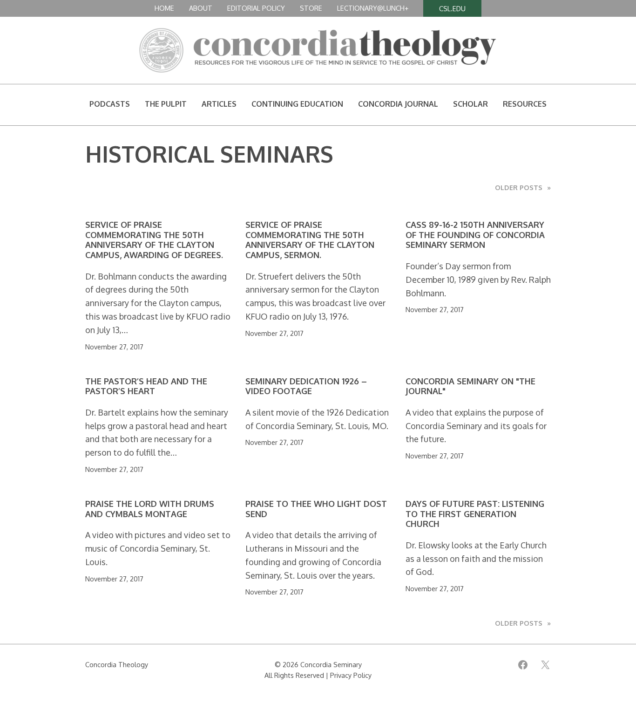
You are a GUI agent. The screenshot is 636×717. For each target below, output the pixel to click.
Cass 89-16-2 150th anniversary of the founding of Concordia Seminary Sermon (475, 235)
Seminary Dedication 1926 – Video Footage (306, 386)
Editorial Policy (256, 8)
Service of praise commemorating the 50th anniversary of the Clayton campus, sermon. (309, 240)
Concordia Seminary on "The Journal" (470, 386)
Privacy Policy (351, 675)
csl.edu (452, 8)
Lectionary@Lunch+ (372, 8)
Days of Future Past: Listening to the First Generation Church (475, 514)
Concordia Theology (116, 664)
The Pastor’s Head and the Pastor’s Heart (146, 386)
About (200, 8)
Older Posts (523, 187)
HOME (164, 8)
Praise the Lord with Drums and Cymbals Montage (149, 509)
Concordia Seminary (331, 664)
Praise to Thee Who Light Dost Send (316, 509)
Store (311, 8)
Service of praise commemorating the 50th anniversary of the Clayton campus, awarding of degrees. (154, 240)
